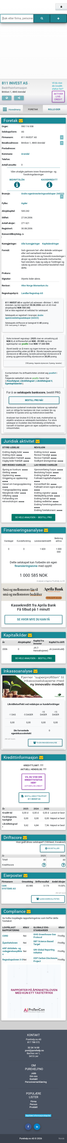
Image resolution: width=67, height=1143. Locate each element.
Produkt (33, 1107)
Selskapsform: (9, 131)
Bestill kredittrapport (36, 797)
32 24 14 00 (33, 1047)
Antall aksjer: (8, 223)
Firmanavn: (7, 137)
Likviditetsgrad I (27, 381)
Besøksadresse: (10, 142)
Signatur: (6, 278)
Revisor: (6, 285)
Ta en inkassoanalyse (46, 742)
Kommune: (7, 154)
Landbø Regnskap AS (32, 293)
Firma (33, 1101)
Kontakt (34, 1079)
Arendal (25, 154)
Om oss (34, 1076)
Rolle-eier (54, 109)
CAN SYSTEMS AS (9, 887)
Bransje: (6, 193)
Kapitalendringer (50, 243)
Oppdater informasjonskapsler (38, 1116)
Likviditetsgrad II (44, 381)
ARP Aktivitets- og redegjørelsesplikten (12, 951)
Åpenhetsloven (10, 942)
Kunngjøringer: (9, 243)
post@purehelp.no (34, 1050)
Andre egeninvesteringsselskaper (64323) (42, 193)
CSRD (5, 935)
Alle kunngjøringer (30, 243)
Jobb (33, 1073)
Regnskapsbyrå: (10, 293)
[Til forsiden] (14, 7)
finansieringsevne (26, 566)
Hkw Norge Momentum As (34, 285)
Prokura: (6, 273)
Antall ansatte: (9, 164)
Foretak (33, 109)
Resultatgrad (13, 381)
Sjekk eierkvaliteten (49, 899)
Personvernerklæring (36, 1082)
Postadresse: (9, 148)
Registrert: (7, 228)
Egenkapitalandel (13, 383)
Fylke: (5, 203)
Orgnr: (5, 126)
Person (33, 1104)
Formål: (6, 250)
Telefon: (6, 159)
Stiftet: (5, 217)
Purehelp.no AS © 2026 (30, 1138)
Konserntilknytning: (11, 235)
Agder (24, 203)
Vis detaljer (53, 848)
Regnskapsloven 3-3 (12, 959)
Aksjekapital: (8, 211)
